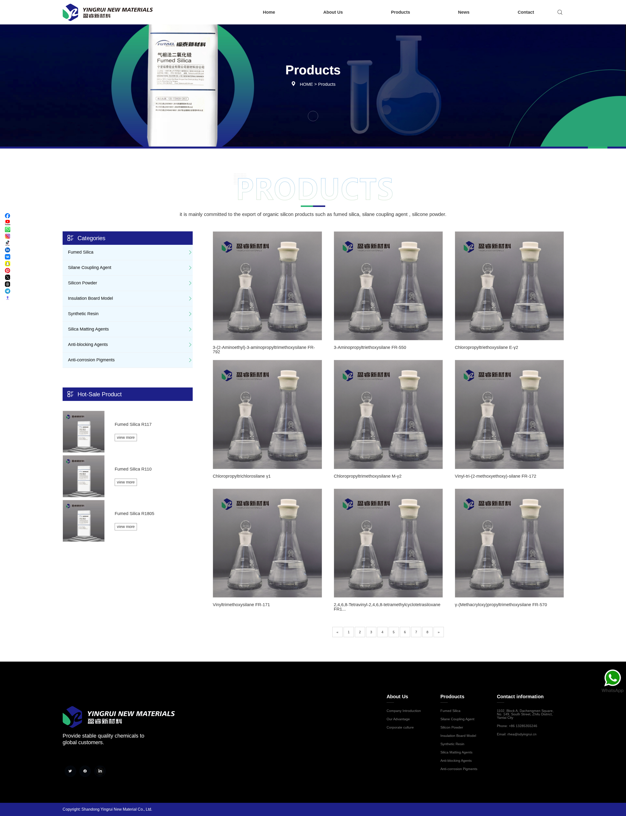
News (464, 12)
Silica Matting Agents (88, 329)
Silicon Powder (82, 282)
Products (400, 12)
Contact (526, 12)
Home (269, 12)
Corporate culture (400, 727)
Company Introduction (404, 710)
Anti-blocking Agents (88, 344)
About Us (333, 12)
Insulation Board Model (90, 298)
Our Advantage (398, 719)
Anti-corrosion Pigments (91, 359)
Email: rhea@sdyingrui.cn (517, 734)
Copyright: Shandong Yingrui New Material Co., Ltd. (107, 809)
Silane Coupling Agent (89, 267)
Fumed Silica (80, 252)
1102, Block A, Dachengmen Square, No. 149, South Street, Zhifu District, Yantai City (525, 714)
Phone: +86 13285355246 (517, 726)
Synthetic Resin (83, 313)
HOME (306, 84)
